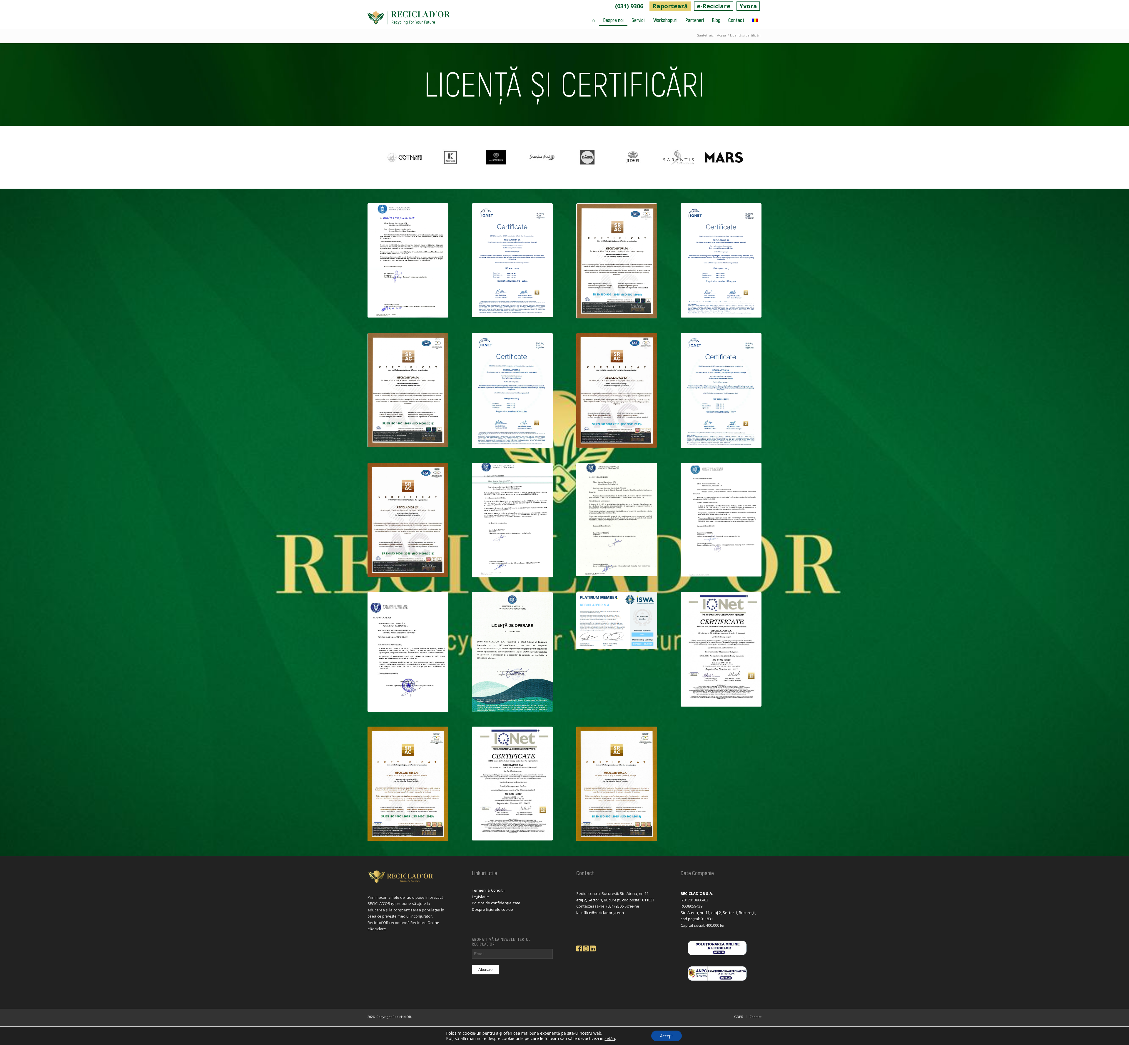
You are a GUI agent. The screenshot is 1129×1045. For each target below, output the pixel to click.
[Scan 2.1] (512, 390)
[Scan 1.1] (721, 390)
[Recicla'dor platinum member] (616, 620)
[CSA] (721, 520)
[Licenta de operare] (512, 652)
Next (751, 157)
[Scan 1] (408, 520)
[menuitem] (629, 6)
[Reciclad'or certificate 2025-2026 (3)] (616, 260)
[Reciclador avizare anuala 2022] (408, 652)
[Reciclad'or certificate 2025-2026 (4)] (408, 390)
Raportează (670, 6)
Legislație (480, 896)
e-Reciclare (713, 6)
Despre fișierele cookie (492, 909)
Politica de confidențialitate (496, 903)
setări (609, 1038)
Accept (666, 1036)
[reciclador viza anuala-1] (408, 260)
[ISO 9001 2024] (616, 784)
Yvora (748, 6)
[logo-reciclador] (409, 20)
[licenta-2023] (616, 520)
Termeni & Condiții (488, 890)
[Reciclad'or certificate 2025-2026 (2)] (512, 260)
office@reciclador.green (602, 912)
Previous (378, 157)
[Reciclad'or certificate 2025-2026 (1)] (721, 260)
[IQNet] (512, 783)
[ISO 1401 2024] (408, 784)
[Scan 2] (616, 390)
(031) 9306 (629, 6)
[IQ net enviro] (721, 649)
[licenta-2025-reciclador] (512, 520)
